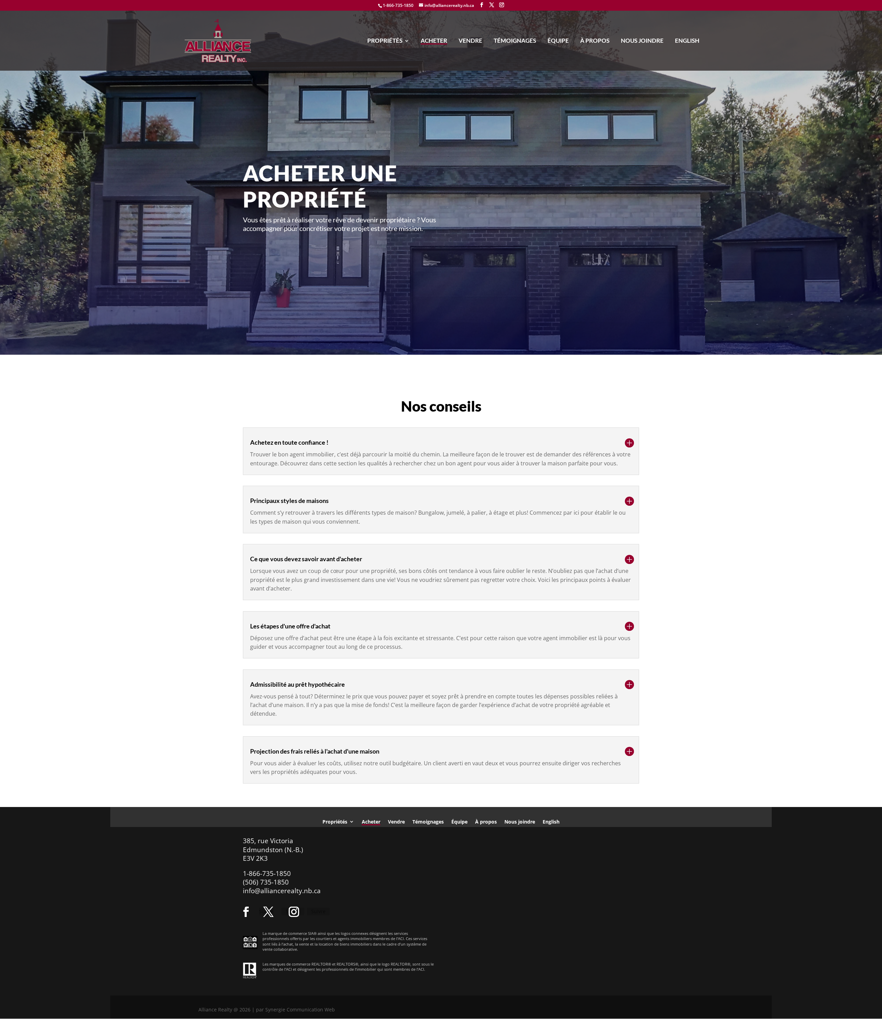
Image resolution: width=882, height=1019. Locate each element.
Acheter (434, 41)
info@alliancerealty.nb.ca (282, 890)
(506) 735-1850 (266, 882)
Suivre (318, 911)
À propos (594, 41)
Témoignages (515, 41)
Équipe (558, 41)
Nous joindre (642, 41)
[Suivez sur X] (268, 911)
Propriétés (384, 41)
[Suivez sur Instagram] (294, 911)
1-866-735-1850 (398, 5)
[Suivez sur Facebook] (246, 911)
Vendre (470, 41)
